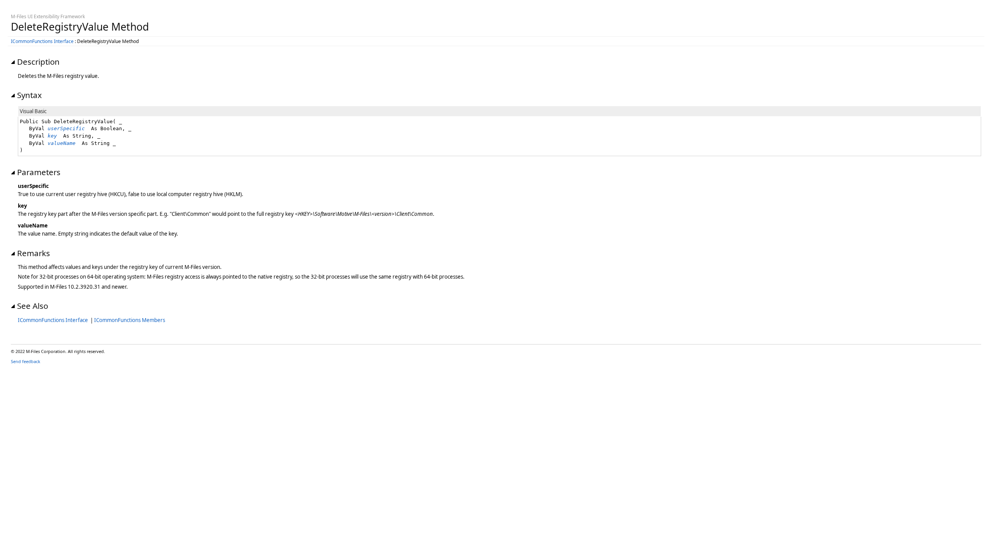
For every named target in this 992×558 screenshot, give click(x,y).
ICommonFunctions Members (129, 320)
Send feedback (25, 361)
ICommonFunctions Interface (42, 41)
